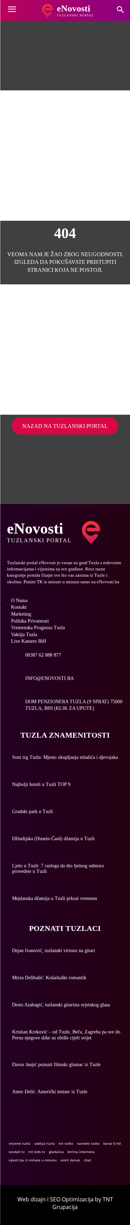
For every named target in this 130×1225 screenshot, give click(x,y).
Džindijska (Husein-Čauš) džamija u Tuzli (53, 838)
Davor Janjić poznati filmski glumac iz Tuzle (56, 1064)
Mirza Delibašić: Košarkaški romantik (49, 977)
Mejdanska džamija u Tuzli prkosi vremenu (54, 898)
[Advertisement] (65, 155)
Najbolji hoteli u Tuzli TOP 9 (41, 784)
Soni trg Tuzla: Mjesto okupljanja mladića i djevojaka (65, 757)
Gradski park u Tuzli (32, 811)
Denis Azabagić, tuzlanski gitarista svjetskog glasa (61, 1004)
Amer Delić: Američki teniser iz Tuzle (49, 1091)
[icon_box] (34, 658)
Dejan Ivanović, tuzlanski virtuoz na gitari (53, 950)
